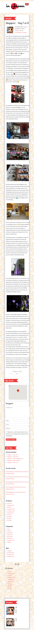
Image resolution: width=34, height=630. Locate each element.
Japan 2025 (9, 538)
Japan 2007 (9, 532)
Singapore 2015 (18, 30)
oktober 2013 (10, 513)
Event (8, 529)
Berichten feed (10, 552)
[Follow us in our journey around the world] (15, 9)
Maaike (25, 26)
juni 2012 (9, 514)
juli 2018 (9, 507)
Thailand (9, 542)
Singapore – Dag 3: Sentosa (13, 460)
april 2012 (9, 516)
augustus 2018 (10, 505)
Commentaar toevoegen (20, 32)
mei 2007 (9, 520)
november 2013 (11, 511)
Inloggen (9, 550)
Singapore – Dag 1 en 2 (12, 462)
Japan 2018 (9, 536)
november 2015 (11, 509)
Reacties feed (10, 554)
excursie (9, 531)
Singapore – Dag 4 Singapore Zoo (15, 458)
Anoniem (8, 471)
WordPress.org (10, 556)
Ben (16, 619)
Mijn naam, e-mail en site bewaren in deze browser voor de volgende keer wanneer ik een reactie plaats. (17, 433)
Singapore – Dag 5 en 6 (17, 372)
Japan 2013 (9, 534)
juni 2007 (9, 518)
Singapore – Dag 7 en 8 (12, 454)
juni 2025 (9, 503)
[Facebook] (16, 564)
